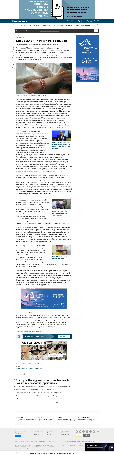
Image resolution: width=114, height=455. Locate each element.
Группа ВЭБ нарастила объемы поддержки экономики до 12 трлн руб (66, 420)
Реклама (49, 431)
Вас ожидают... (93, 445)
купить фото (42, 95)
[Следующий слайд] (97, 417)
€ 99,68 (25, 25)
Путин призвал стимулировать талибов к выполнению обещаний (35, 389)
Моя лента (24, 453)
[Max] (94, 431)
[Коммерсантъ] (19, 21)
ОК (96, 31)
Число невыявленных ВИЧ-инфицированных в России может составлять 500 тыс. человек (61, 145)
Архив (35, 432)
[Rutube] (90, 431)
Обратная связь (65, 431)
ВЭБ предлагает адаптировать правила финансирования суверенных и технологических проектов (27, 421)
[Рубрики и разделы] (98, 21)
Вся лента (90, 453)
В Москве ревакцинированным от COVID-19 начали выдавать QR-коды (37, 396)
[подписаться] (26, 368)
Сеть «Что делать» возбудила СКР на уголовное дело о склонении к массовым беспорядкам (43, 386)
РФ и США (77, 25)
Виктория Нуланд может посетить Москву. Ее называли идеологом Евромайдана (43, 381)
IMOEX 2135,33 (36, 25)
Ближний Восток (68, 25)
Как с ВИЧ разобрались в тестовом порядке (60, 258)
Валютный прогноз (58, 25)
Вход (91, 21)
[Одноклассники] (87, 431)
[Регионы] (85, 21)
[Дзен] (83, 431)
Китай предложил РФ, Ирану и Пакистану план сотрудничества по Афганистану (39, 393)
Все (28, 413)
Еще (17, 399)
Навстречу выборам (47, 25)
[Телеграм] (77, 431)
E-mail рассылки (65, 434)
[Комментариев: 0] (13, 51)
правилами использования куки (49, 31)
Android (49, 434)
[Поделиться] (13, 62)
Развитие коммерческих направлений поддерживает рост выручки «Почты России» (86, 421)
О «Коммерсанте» (38, 431)
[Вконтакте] (80, 431)
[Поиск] (94, 21)
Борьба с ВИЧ (19, 36)
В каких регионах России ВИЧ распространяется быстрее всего (60, 213)
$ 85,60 (20, 25)
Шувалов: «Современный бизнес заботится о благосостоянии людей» (46, 420)
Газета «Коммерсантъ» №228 (23, 363)
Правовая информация (67, 432)
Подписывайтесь (64, 336)
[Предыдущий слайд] (16, 417)
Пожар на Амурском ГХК (86, 25)
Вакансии (49, 432)
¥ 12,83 (29, 25)
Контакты (36, 434)
